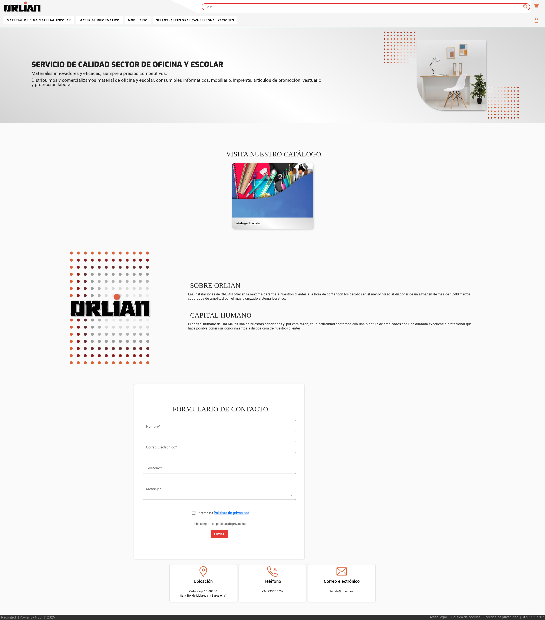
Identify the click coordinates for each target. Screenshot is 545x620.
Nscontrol (9, 617)
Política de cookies (466, 617)
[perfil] (536, 20)
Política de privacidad (502, 617)
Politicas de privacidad (232, 513)
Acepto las (224, 513)
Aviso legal (439, 617)
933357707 (534, 617)
